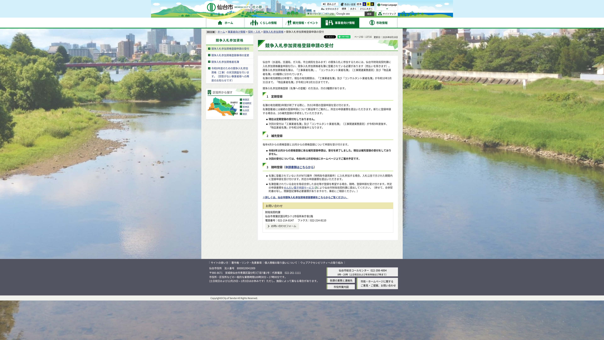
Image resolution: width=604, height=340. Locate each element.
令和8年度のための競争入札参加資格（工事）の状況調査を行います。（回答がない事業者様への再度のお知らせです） (230, 74)
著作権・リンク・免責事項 (246, 262)
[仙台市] (234, 7)
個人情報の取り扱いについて (281, 262)
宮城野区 (247, 103)
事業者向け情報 (236, 32)
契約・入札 (254, 32)
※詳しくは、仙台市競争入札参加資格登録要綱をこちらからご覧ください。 (305, 197)
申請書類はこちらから (299, 167)
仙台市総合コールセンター (354, 270)
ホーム (221, 32)
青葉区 (246, 99)
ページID (329, 13)
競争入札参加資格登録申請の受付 (230, 48)
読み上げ (331, 4)
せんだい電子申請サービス (299, 187)
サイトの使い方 (219, 262)
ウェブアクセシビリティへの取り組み (321, 262)
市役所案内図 (341, 287)
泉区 (245, 113)
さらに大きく (366, 8)
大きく (353, 8)
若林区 (246, 106)
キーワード (315, 13)
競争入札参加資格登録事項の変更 (230, 55)
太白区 (246, 110)
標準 (359, 4)
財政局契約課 (272, 212)
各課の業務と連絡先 (341, 280)
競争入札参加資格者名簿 (225, 62)
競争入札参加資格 (273, 32)
